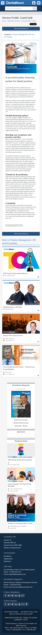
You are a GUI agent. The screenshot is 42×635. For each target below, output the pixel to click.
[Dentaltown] (12, 2)
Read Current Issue (21, 420)
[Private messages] (39, 3)
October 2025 (26, 21)
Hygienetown (8, 559)
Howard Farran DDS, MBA (13, 545)
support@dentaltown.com (17, 574)
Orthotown (7, 561)
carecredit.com (20, 226)
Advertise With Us (10, 542)
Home (4, 21)
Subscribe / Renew (21, 426)
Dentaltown (7, 556)
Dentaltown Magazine (21, 385)
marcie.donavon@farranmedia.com (20, 587)
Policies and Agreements (12, 548)
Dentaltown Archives (14, 21)
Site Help (8, 566)
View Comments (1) (21, 28)
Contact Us (7, 540)
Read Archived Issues (21, 423)
